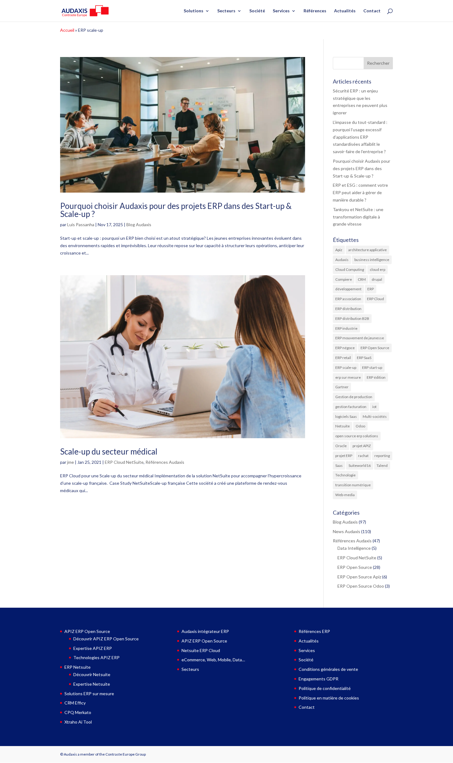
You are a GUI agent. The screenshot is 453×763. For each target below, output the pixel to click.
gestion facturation (350, 406)
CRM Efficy (75, 702)
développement (348, 289)
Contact (372, 11)
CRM (362, 279)
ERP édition (376, 377)
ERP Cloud (375, 298)
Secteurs (226, 11)
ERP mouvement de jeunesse (359, 338)
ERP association (348, 298)
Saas (339, 465)
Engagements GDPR (318, 678)
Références (315, 11)
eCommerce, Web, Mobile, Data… (213, 659)
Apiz (338, 249)
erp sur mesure (348, 377)
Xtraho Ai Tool (78, 721)
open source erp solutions (356, 436)
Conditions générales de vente (328, 669)
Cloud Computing (349, 269)
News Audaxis (346, 531)
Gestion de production (353, 396)
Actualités (345, 11)
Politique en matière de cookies (329, 697)
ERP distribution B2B (352, 318)
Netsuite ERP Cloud (201, 650)
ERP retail (343, 357)
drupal (377, 279)
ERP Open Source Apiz (359, 576)
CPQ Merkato (77, 712)
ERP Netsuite (77, 667)
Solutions (193, 11)
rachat (363, 455)
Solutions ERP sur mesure (89, 693)
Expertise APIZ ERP (92, 648)
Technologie (345, 475)
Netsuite (342, 426)
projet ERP (343, 455)
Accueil (67, 30)
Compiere (343, 279)
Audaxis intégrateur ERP (205, 631)
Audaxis (342, 259)
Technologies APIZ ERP (96, 657)
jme (70, 462)
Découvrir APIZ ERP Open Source (106, 638)
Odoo (360, 426)
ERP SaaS (364, 357)
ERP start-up (372, 367)
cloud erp (377, 269)
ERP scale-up (345, 367)
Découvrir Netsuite (91, 674)
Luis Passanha (80, 224)
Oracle (341, 445)
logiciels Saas (346, 416)
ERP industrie (346, 328)
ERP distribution (348, 308)
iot (374, 406)
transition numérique (353, 485)
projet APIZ (362, 445)
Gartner (342, 387)
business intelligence (371, 259)
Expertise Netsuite (91, 684)
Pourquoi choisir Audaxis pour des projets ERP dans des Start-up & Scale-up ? (176, 210)
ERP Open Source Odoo (360, 586)
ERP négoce (345, 347)
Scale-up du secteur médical (108, 451)
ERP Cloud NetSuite (124, 462)
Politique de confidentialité (325, 688)
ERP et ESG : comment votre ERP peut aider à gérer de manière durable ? (360, 192)
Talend (382, 465)
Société (257, 11)
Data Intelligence (354, 548)
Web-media (345, 494)
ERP (370, 289)
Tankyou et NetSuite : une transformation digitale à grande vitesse (358, 217)
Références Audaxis (164, 462)
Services (281, 11)
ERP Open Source (375, 347)
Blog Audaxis (138, 224)
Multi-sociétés (375, 416)
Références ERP (314, 631)
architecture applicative (367, 249)
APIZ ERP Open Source (87, 631)
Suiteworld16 (360, 465)
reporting (382, 455)
